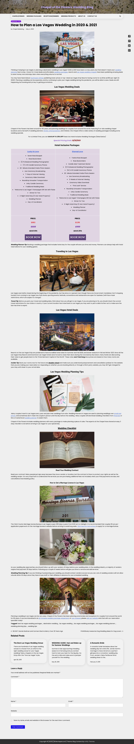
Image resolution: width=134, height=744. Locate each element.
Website (14, 711)
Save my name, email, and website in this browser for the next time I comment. (42, 720)
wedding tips (32, 626)
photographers (54, 131)
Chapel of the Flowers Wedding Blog (67, 7)
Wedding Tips (16, 21)
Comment (15, 677)
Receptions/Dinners (51, 16)
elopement (65, 618)
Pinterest (117, 416)
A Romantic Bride (97, 643)
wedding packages (61, 72)
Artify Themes (89, 741)
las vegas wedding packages (84, 623)
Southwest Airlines (37, 78)
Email (70, 701)
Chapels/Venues (18, 16)
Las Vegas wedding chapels (87, 72)
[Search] (120, 16)
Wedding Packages (34, 16)
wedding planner (31, 418)
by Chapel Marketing (17, 29)
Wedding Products (68, 16)
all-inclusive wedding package (49, 618)
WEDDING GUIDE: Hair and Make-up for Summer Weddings (66, 644)
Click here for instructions (86, 526)
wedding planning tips (18, 626)
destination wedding (50, 623)
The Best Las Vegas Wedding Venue (28, 643)
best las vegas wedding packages (30, 623)
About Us (81, 16)
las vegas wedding (65, 623)
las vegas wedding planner (105, 623)
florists (46, 131)
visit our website (92, 618)
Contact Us (92, 16)
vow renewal (76, 618)
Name (13, 701)
